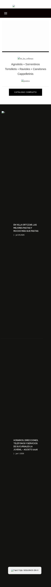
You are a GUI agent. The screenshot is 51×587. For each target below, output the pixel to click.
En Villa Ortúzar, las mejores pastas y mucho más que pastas (25, 228)
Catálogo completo (25, 92)
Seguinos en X (31, 570)
